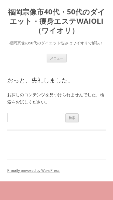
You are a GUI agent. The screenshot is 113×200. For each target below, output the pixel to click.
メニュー (56, 58)
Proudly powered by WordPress (33, 170)
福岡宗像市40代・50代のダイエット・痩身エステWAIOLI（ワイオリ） (56, 21)
